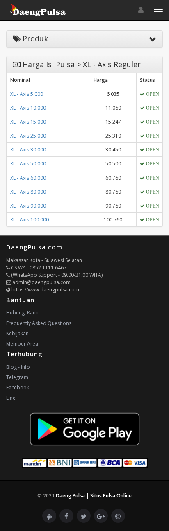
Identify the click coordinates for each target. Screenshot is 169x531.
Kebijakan (17, 333)
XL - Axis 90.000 (28, 205)
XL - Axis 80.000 (28, 191)
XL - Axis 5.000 (26, 93)
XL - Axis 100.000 (29, 219)
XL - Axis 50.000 (28, 163)
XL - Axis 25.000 (28, 135)
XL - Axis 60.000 (28, 177)
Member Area (22, 343)
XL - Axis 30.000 (28, 149)
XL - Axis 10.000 (28, 107)
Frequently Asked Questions (38, 323)
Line (11, 397)
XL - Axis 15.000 (28, 121)
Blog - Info (18, 367)
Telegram (17, 377)
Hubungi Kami (22, 312)
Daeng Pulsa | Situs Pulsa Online (94, 495)
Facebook (17, 387)
